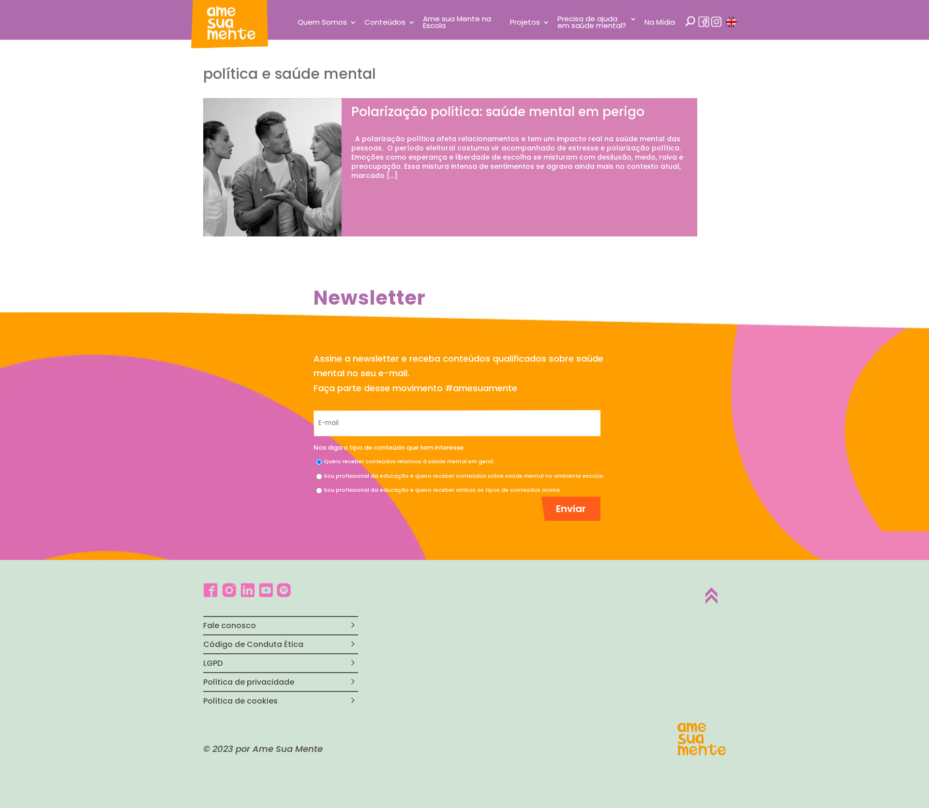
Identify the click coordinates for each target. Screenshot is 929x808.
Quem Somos (322, 23)
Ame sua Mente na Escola (457, 22)
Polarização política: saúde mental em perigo (497, 111)
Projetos (525, 23)
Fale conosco (229, 625)
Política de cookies (240, 700)
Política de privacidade (248, 682)
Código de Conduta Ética (253, 644)
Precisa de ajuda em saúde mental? (591, 22)
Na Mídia (659, 23)
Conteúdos (384, 23)
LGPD (213, 663)
